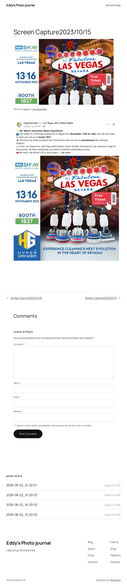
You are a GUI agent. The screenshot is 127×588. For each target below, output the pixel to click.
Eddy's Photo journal (20, 5)
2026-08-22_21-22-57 (21, 485)
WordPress (115, 580)
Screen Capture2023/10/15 (26, 298)
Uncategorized (39, 109)
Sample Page (113, 5)
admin (27, 109)
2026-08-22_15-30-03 (21, 514)
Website (17, 411)
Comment (19, 344)
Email (17, 397)
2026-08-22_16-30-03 (21, 495)
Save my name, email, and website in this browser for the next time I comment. (54, 425)
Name (17, 383)
